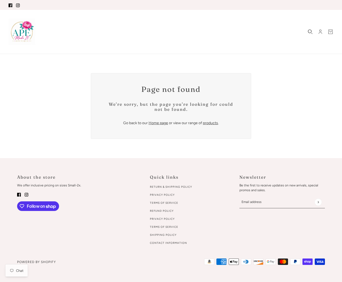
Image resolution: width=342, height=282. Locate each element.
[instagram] (18, 5)
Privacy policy (162, 219)
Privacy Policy (162, 195)
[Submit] (318, 202)
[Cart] (330, 32)
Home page (158, 123)
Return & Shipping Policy (171, 187)
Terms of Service (164, 203)
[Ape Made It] (22, 31)
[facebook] (10, 5)
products (210, 123)
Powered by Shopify (36, 262)
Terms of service (164, 227)
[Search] (310, 32)
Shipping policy (163, 235)
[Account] (320, 32)
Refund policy (162, 211)
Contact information (168, 243)
